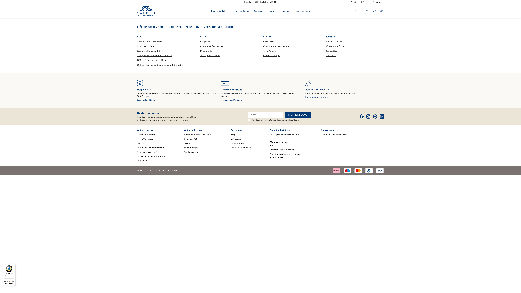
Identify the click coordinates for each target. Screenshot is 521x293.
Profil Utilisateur (145, 139)
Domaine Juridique (280, 130)
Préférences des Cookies (282, 150)
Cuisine (258, 10)
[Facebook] (362, 116)
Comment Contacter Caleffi (335, 134)
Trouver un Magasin (232, 100)
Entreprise (236, 130)
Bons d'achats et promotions (151, 156)
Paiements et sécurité (147, 152)
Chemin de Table (335, 46)
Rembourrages (191, 147)
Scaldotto (268, 41)
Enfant (286, 10)
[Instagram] (368, 116)
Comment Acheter (146, 134)
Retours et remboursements (150, 147)
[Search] (357, 11)
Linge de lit (218, 10)
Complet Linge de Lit (148, 51)
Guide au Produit (193, 130)
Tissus (187, 143)
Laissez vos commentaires (319, 97)
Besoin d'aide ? (357, 2)
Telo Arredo (269, 51)
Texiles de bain (240, 10)
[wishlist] (374, 11)
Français (377, 2)
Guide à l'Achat (145, 130)
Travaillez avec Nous (241, 147)
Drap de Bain (207, 51)
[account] (367, 11)
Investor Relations (240, 143)
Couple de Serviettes (211, 46)
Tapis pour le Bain (210, 55)
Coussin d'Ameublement (276, 46)
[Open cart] (381, 11)
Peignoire (205, 41)
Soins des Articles (193, 139)
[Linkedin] (382, 116)
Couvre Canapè (271, 55)
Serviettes (332, 51)
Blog (233, 134)
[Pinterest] (375, 116)
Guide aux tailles (192, 152)
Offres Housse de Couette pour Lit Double (160, 65)
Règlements (143, 161)
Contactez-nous (329, 130)
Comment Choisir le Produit (198, 134)
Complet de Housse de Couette (154, 55)
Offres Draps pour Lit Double (153, 60)
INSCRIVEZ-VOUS (297, 115)
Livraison (141, 143)
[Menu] (13, 265)
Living (272, 10)
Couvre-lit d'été (146, 46)
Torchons (331, 55)
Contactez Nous (146, 100)
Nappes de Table (335, 41)
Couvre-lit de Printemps (150, 41)
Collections (302, 10)
